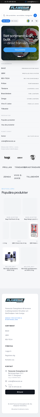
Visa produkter (20, 50)
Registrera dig (10, 355)
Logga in (8, 351)
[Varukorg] (36, 21)
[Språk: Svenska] (28, 21)
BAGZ (7, 331)
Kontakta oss (9, 360)
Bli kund (20, 392)
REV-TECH (8, 339)
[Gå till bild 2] (21, 56)
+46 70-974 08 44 (14, 387)
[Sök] (35, 15)
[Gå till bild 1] (17, 56)
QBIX (7, 335)
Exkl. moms (6, 21)
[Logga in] (32, 21)
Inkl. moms (14, 21)
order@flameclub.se (15, 381)
